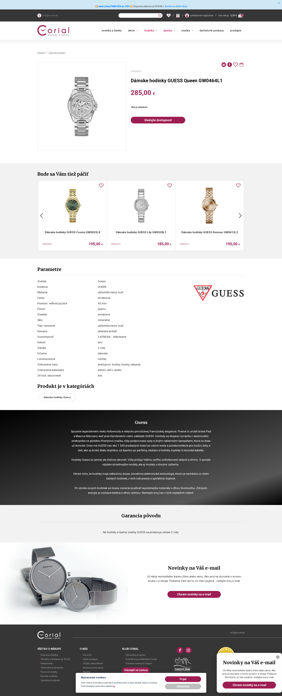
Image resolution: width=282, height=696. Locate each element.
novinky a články (112, 30)
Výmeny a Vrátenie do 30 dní (55, 659)
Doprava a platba (49, 655)
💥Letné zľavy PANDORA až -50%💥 (114, 6)
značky (185, 30)
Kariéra (86, 672)
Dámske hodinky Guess (57, 397)
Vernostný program (135, 655)
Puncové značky (49, 672)
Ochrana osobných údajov (138, 663)
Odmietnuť (183, 686)
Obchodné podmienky (52, 667)
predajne (235, 30)
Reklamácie (47, 663)
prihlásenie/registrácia (201, 15)
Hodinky (41, 52)
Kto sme (87, 655)
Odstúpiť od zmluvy (136, 670)
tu (114, 686)
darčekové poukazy (211, 30)
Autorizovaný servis (93, 667)
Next (240, 216)
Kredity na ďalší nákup (176, 6)
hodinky (149, 30)
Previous (41, 216)
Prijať (183, 679)
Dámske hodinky (57, 52)
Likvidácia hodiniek (50, 680)
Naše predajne (90, 659)
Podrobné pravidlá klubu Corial (141, 659)
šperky (167, 30)
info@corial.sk (50, 15)
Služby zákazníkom (93, 663)
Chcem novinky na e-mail (194, 594)
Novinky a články (49, 676)
